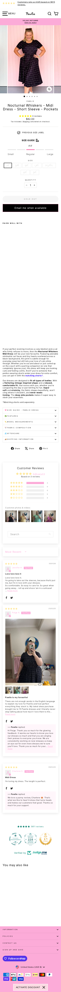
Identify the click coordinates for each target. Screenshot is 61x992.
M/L (27, 165)
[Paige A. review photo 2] (9, 690)
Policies (8, 936)
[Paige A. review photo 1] (30, 652)
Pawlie (30, 101)
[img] (11, 564)
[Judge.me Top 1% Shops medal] (45, 839)
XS (7, 165)
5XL (35, 172)
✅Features (11, 416)
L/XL (37, 165)
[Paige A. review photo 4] (25, 690)
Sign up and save (13, 950)
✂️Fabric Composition (18, 428)
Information (10, 929)
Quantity (30, 180)
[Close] (44, 987)
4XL (25, 172)
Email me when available (30, 207)
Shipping (26, 121)
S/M (17, 165)
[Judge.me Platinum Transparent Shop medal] (15, 839)
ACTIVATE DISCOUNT (28, 987)
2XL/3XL (49, 165)
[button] (25, 116)
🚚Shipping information (19, 439)
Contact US (10, 943)
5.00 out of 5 (39, 474)
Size (30, 160)
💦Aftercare (12, 433)
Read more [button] (12, 590)
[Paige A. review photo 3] (17, 690)
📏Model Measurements (19, 422)
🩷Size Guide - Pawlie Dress (22, 410)
